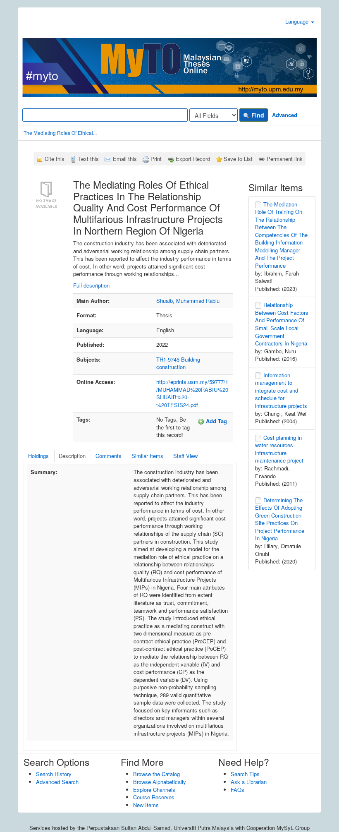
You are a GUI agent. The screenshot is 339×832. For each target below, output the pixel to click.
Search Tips (245, 774)
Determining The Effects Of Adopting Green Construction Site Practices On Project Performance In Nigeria (279, 519)
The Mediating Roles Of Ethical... (60, 132)
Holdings (38, 456)
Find (257, 115)
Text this (88, 159)
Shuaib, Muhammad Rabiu (188, 301)
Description (72, 456)
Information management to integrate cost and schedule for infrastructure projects (281, 390)
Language (297, 21)
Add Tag (215, 421)
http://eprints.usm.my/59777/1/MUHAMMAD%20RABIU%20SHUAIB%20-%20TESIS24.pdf (192, 393)
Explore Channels (154, 790)
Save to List (238, 159)
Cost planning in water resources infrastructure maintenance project (279, 449)
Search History (54, 774)
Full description (91, 285)
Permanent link (285, 159)
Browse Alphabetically (159, 782)
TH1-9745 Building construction (178, 363)
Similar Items (147, 456)
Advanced (284, 115)
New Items (146, 805)
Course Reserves (153, 797)
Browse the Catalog (156, 774)
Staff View (185, 456)
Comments (108, 456)
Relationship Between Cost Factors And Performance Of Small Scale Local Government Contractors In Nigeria (281, 324)
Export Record (193, 159)
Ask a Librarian (249, 782)
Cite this (54, 159)
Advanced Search (57, 782)
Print (156, 159)
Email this (125, 159)
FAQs (237, 790)
